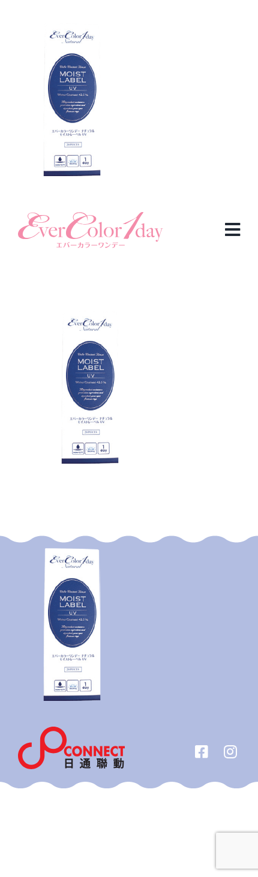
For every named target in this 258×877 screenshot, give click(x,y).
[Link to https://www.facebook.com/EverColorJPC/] (201, 751)
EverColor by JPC (109, 801)
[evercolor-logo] (90, 217)
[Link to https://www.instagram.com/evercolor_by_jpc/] (230, 751)
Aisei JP (168, 801)
